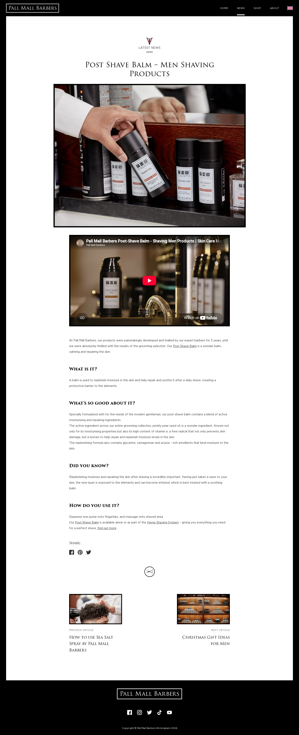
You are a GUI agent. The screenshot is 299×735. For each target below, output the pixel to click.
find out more (106, 528)
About (274, 8)
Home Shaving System (163, 522)
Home (224, 8)
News (241, 8)
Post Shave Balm (185, 346)
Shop (257, 8)
